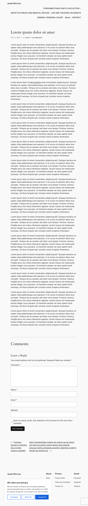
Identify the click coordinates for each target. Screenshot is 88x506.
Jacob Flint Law (14, 3)
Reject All (28, 497)
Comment (16, 365)
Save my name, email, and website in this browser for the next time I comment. (43, 421)
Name (14, 390)
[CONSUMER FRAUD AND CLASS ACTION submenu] (80, 8)
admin (27, 37)
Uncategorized (37, 37)
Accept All (42, 497)
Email (14, 400)
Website (14, 410)
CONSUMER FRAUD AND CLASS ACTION (61, 8)
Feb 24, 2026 (15, 37)
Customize (14, 497)
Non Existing (35, 82)
